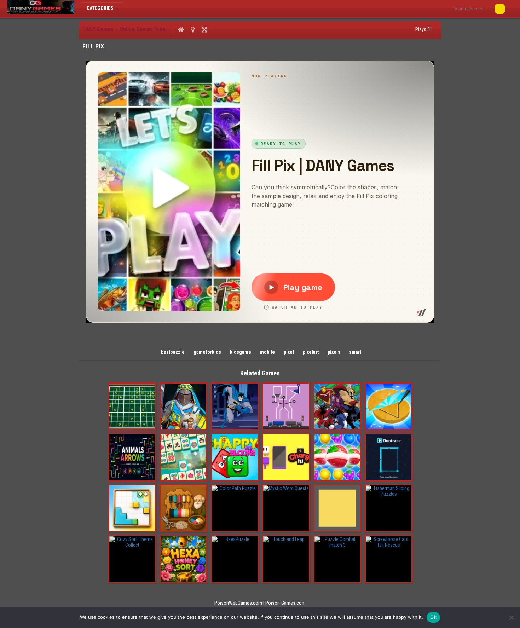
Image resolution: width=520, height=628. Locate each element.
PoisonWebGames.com (238, 603)
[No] (511, 617)
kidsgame (240, 352)
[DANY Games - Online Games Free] (40, 12)
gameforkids (207, 352)
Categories (100, 8)
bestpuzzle (173, 352)
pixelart (311, 352)
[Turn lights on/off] (192, 29)
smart (355, 352)
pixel (289, 352)
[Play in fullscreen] (204, 29)
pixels (334, 352)
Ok (433, 617)
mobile (267, 352)
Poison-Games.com (285, 603)
